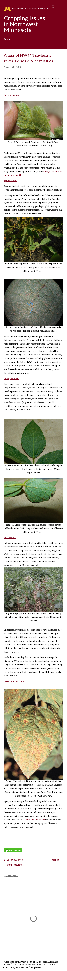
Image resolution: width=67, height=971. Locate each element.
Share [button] (55, 860)
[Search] (53, 6)
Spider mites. (10, 181)
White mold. (10, 537)
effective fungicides (35, 820)
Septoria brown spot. (14, 681)
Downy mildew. (11, 378)
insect (8, 865)
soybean (19, 865)
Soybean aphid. (11, 95)
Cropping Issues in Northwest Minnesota (24, 23)
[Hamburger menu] (61, 7)
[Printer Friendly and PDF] (13, 852)
